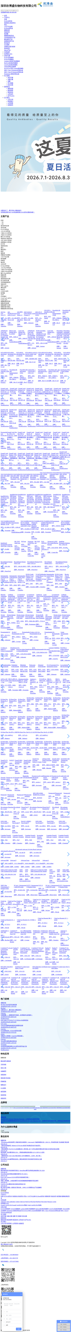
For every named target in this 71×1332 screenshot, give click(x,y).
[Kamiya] (50, 1107)
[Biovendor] (11, 1107)
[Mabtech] (60, 1107)
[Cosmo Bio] (22, 1107)
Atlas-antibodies (10, 1201)
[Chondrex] (16, 1107)
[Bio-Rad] (8, 1107)
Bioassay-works (51, 1201)
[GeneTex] (42, 1107)
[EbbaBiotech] (27, 1107)
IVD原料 (6, 44)
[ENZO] (29, 1107)
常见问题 (10, 85)
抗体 (5, 19)
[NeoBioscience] (67, 1107)
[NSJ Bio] (70, 1107)
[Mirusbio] (61, 1107)
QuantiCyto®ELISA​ (6, 1205)
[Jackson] (49, 1107)
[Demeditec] (26, 1107)
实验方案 (10, 79)
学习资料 (7, 75)
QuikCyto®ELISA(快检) (35, 1205)
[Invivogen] (46, 1107)
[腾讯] (35, 1241)
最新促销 (10, 88)
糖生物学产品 (8, 39)
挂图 (9, 81)
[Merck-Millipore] (58, 1107)
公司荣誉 (10, 103)
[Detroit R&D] (25, 1107)
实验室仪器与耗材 (9, 46)
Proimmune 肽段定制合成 (11, 74)
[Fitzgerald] (33, 1107)
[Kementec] (52, 1107)
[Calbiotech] (19, 1107)
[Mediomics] (65, 1107)
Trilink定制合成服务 (10, 66)
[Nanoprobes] (68, 1107)
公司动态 (10, 94)
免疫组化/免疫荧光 (10, 23)
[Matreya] (64, 1107)
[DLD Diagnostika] (23, 1107)
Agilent (17, 1201)
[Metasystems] (63, 1107)
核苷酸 (6, 33)
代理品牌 (7, 52)
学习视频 (10, 83)
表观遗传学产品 (9, 41)
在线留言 (10, 105)
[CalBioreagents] (20, 1107)
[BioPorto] (9, 1107)
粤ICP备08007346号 (7, 1244)
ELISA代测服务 (9, 59)
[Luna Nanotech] (56, 1107)
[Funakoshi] (37, 1109)
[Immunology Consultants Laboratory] (45, 1107)
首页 (5, 15)
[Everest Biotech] (32, 1107)
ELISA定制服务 (9, 57)
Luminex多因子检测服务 (27, 1209)
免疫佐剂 (7, 32)
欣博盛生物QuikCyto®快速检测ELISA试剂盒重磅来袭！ (18, 212)
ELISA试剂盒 (8, 21)
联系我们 (10, 101)
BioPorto (38, 1201)
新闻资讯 (7, 86)
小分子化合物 (8, 26)
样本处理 (7, 43)
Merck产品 (7, 50)
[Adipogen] (1, 1107)
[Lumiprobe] (57, 1107)
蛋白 (5, 24)
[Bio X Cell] (7, 1107)
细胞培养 (7, 30)
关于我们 (7, 97)
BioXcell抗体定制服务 (42, 1209)
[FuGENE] (40, 1107)
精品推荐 (10, 90)
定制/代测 (7, 55)
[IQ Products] (47, 1107)
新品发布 (10, 92)
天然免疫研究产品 (9, 37)
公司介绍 (10, 99)
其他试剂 (7, 48)
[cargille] (18, 1107)
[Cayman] (14, 1107)
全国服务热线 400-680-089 (8, 12)
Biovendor (44, 1201)
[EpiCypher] (30, 1107)
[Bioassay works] (12, 1107)
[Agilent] (4, 1107)
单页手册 (10, 77)
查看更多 (3, 1003)
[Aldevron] (5, 1107)
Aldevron (22, 1201)
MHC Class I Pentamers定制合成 (13, 70)
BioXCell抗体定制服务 (11, 63)
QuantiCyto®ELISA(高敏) (19, 1205)
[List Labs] (53, 1107)
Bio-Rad (33, 1201)
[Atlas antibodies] (2, 1107)
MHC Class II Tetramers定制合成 (13, 72)
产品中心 (7, 17)
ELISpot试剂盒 (8, 28)
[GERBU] (43, 1107)
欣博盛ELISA (8, 54)
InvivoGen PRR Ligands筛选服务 (13, 68)
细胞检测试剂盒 (9, 35)
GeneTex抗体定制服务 (10, 64)
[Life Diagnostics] (54, 1107)
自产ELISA (11, 95)
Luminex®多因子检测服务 (12, 61)
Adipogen (3, 1201)
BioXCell (28, 1201)
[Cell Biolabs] (15, 1107)
